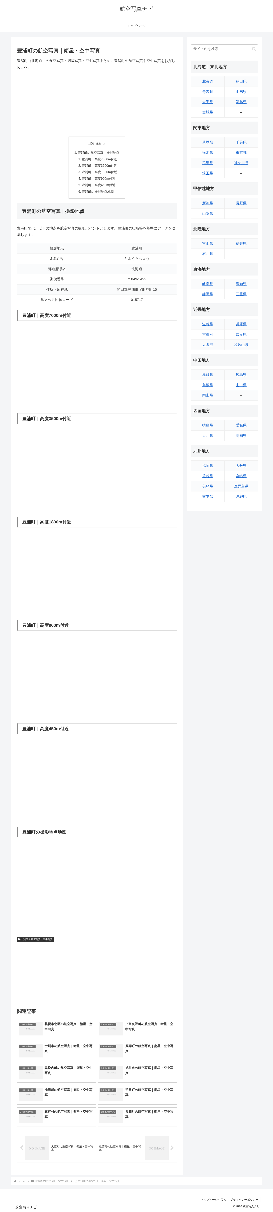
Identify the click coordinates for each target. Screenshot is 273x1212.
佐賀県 (207, 476)
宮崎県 (241, 476)
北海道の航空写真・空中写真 (37, 939)
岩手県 (207, 102)
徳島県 (207, 425)
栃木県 (207, 153)
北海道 (207, 81)
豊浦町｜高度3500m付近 (99, 165)
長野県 (241, 203)
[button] (253, 49)
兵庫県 (241, 324)
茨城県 (207, 142)
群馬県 (207, 163)
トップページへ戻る (213, 1199)
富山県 (207, 244)
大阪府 (207, 345)
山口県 (241, 385)
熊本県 (207, 496)
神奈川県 (241, 163)
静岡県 (207, 294)
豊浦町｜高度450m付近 (98, 185)
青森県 (207, 92)
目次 (91, 144)
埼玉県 (207, 173)
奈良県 (241, 334)
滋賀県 (207, 324)
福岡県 (207, 466)
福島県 (241, 102)
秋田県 (241, 81)
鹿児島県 (241, 486)
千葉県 (241, 142)
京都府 (207, 334)
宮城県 (207, 112)
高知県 (241, 436)
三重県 (241, 294)
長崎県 (207, 486)
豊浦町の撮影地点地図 (98, 191)
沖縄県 (241, 496)
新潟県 (207, 203)
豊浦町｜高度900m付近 (98, 178)
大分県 (241, 466)
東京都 (241, 153)
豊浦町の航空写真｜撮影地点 (98, 152)
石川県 (207, 254)
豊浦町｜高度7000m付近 (99, 159)
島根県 (207, 385)
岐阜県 (207, 284)
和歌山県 (241, 345)
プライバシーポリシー (244, 1199)
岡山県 (207, 395)
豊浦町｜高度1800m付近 (99, 172)
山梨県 (207, 214)
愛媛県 (241, 425)
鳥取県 (207, 375)
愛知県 (241, 284)
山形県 (241, 92)
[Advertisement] (97, 104)
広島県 (241, 375)
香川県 (207, 436)
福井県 (241, 244)
